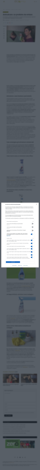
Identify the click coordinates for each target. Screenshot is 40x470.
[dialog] (20, 235)
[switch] (32, 223)
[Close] (37, 204)
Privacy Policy (25, 265)
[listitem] (20, 221)
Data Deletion (14, 265)
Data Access (20, 265)
